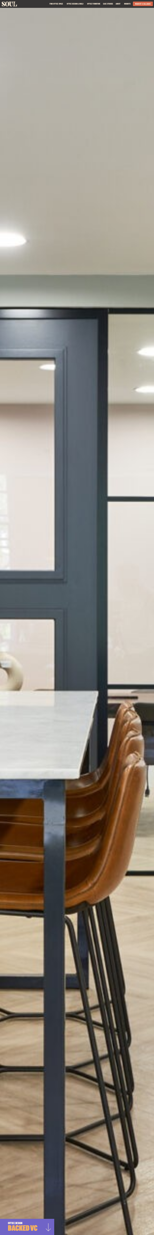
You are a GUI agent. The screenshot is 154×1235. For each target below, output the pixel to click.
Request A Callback (143, 4)
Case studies (108, 3)
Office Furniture (93, 3)
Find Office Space (56, 3)
